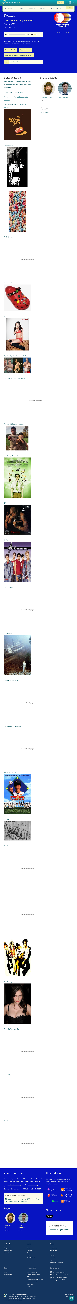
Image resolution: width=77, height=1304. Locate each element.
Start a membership (32, 1272)
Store (42, 9)
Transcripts (29, 1250)
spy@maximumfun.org (14, 1185)
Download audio (10, 50)
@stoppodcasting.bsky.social (17, 1201)
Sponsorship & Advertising (56, 1262)
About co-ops (53, 1250)
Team (51, 1253)
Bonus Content (30, 1284)
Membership (55, 9)
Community (53, 1257)
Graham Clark (47, 98)
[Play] (5, 34)
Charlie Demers (17, 62)
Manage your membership (33, 1274)
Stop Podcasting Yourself (18, 20)
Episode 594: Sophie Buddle (59, 1230)
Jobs (51, 1260)
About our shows (8, 1250)
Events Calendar (31, 1257)
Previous (58, 33)
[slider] (16, 35)
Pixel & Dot (70, 1294)
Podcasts (8, 9)
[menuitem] (8, 9)
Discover (29, 1253)
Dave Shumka (63, 98)
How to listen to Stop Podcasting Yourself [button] (18, 55)
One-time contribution (32, 1281)
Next (68, 33)
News (28, 1255)
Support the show (25, 50)
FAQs (28, 1286)
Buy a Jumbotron (8, 1274)
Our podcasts (7, 1248)
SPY (11, 62)
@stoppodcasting (33, 1185)
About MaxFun (53, 1248)
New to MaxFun (8, 1253)
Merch (5, 1272)
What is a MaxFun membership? (35, 1279)
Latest (20, 9)
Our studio (53, 1255)
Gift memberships (31, 1277)
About (31, 9)
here (21, 92)
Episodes (29, 1248)
